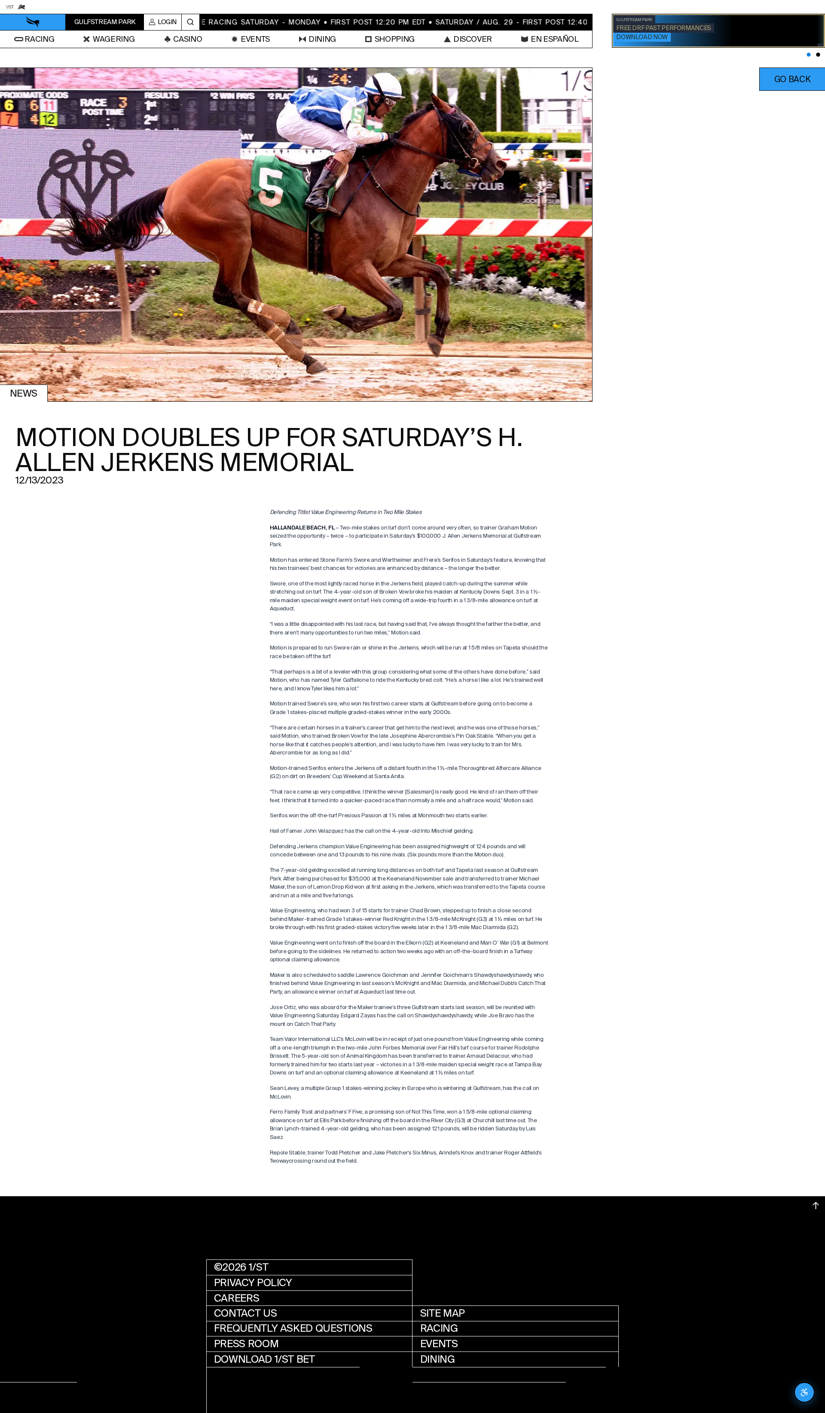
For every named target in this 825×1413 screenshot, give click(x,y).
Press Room (246, 1344)
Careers (236, 1298)
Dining (437, 1359)
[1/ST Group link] (9, 6)
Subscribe (448, 1390)
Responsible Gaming (269, 1390)
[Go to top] (816, 1205)
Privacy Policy (253, 1283)
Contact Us (245, 1313)
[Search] (190, 22)
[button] (792, 79)
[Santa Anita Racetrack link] (21, 6)
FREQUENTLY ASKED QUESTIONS (293, 1329)
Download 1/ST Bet (264, 1359)
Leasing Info (248, 1375)
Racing (439, 1329)
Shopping (446, 1375)
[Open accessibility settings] (804, 1392)
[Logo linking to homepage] (33, 22)
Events (439, 1344)
